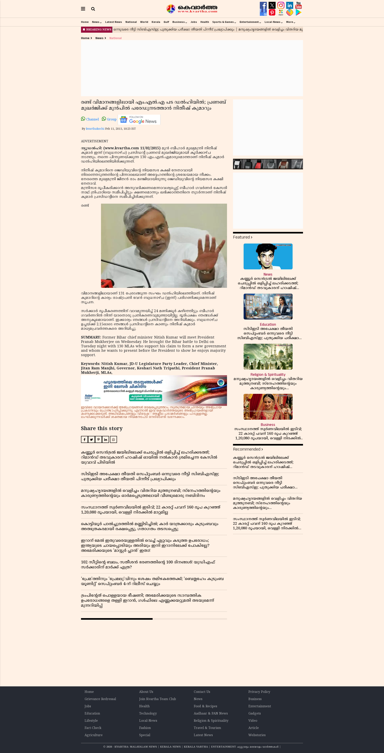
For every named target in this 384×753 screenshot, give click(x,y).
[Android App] (298, 12)
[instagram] (281, 5)
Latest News (113, 22)
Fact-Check (93, 728)
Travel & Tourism (207, 728)
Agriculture (94, 735)
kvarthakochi (95, 129)
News (95, 22)
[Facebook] (263, 5)
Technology (148, 714)
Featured (241, 237)
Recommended (246, 449)
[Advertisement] (192, 68)
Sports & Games (223, 22)
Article (253, 728)
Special (144, 735)
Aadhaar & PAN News (211, 714)
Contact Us (202, 692)
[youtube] (298, 5)
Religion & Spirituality (211, 721)
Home (85, 22)
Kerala (156, 22)
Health (204, 22)
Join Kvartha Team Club (157, 699)
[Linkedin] (290, 5)
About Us (146, 692)
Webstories (257, 735)
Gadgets (254, 714)
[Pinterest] (272, 12)
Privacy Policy (259, 692)
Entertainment (249, 22)
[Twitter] (272, 5)
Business (178, 22)
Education (92, 714)
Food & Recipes (205, 706)
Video (252, 721)
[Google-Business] (263, 12)
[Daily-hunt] (281, 12)
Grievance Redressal (100, 699)
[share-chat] (290, 12)
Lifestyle (91, 721)
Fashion (145, 728)
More (289, 22)
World (144, 22)
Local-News (272, 22)
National (131, 22)
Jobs (194, 22)
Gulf (166, 22)
